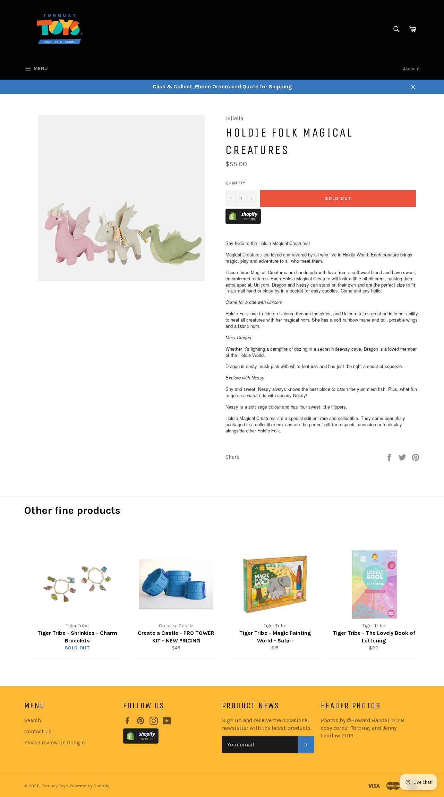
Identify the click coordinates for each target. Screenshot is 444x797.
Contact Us (37, 731)
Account (411, 68)
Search (32, 720)
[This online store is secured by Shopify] (243, 222)
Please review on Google (54, 742)
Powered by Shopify (89, 785)
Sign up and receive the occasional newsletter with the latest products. (266, 724)
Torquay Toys (55, 785)
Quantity (235, 183)
